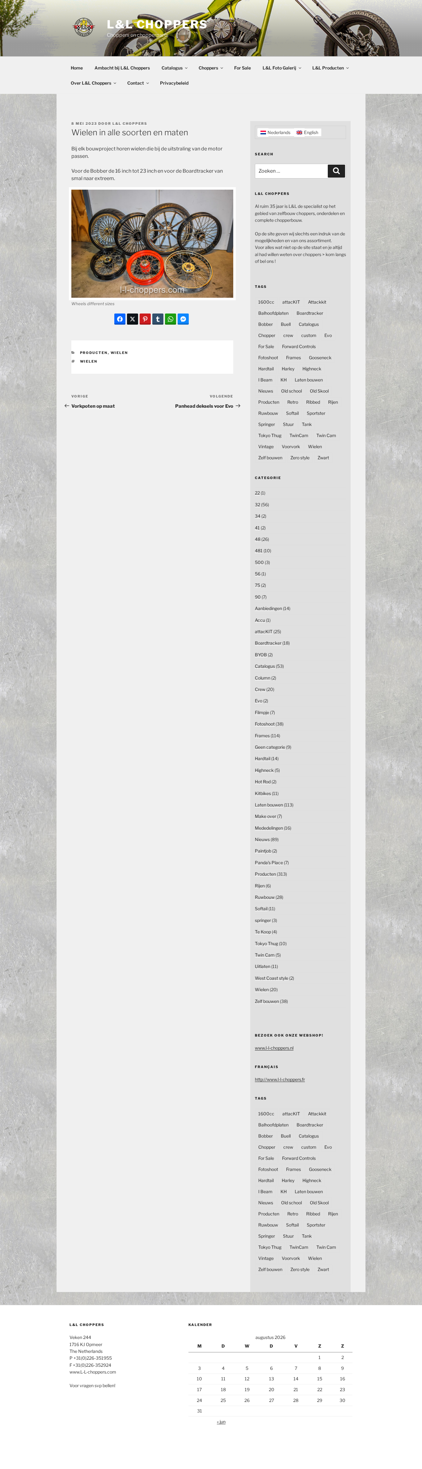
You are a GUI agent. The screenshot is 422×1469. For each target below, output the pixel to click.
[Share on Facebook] (119, 319)
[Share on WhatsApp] (170, 319)
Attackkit (317, 302)
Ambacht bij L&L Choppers (122, 67)
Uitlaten (262, 966)
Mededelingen (269, 828)
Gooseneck (320, 357)
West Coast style (271, 978)
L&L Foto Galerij (279, 67)
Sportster (316, 413)
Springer (266, 424)
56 (257, 573)
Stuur (288, 424)
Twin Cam (326, 435)
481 (259, 550)
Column (262, 677)
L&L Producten (328, 67)
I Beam (265, 379)
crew (288, 335)
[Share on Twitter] (132, 319)
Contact (135, 83)
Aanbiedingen (268, 608)
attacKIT (291, 302)
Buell (286, 324)
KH (284, 379)
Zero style (300, 457)
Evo (328, 335)
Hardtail (266, 368)
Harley (288, 368)
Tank (307, 424)
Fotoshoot (268, 357)
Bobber (265, 324)
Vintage (266, 446)
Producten (94, 353)
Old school (291, 391)
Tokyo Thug (269, 435)
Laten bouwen (309, 379)
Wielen (119, 353)
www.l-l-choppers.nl (274, 1047)
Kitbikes (263, 793)
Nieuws (265, 391)
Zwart (323, 457)
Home (77, 67)
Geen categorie (270, 747)
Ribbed (313, 402)
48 (257, 539)
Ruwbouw (268, 413)
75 (257, 585)
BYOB (261, 654)
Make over (265, 816)
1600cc (266, 302)
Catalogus (172, 67)
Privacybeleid (174, 83)
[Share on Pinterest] (145, 319)
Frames (293, 357)
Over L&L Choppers (91, 83)
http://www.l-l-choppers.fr (280, 1079)
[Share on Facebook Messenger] (183, 319)
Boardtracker (310, 313)
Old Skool (319, 391)
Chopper (266, 335)
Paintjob (263, 850)
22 (257, 492)
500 (259, 562)
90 (258, 597)
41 (257, 527)
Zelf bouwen (270, 457)
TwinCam (298, 435)
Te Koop (263, 931)
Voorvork (291, 446)
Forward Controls (299, 346)
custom (308, 335)
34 (257, 516)
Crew (260, 689)
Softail (292, 413)
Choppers (208, 67)
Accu (260, 620)
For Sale (242, 67)
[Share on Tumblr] (157, 319)
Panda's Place (269, 862)
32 (257, 504)
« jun (221, 1421)
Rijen (333, 402)
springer (263, 920)
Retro (292, 402)
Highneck (311, 368)
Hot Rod (263, 781)
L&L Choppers (157, 24)
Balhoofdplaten (273, 313)
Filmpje (262, 712)
